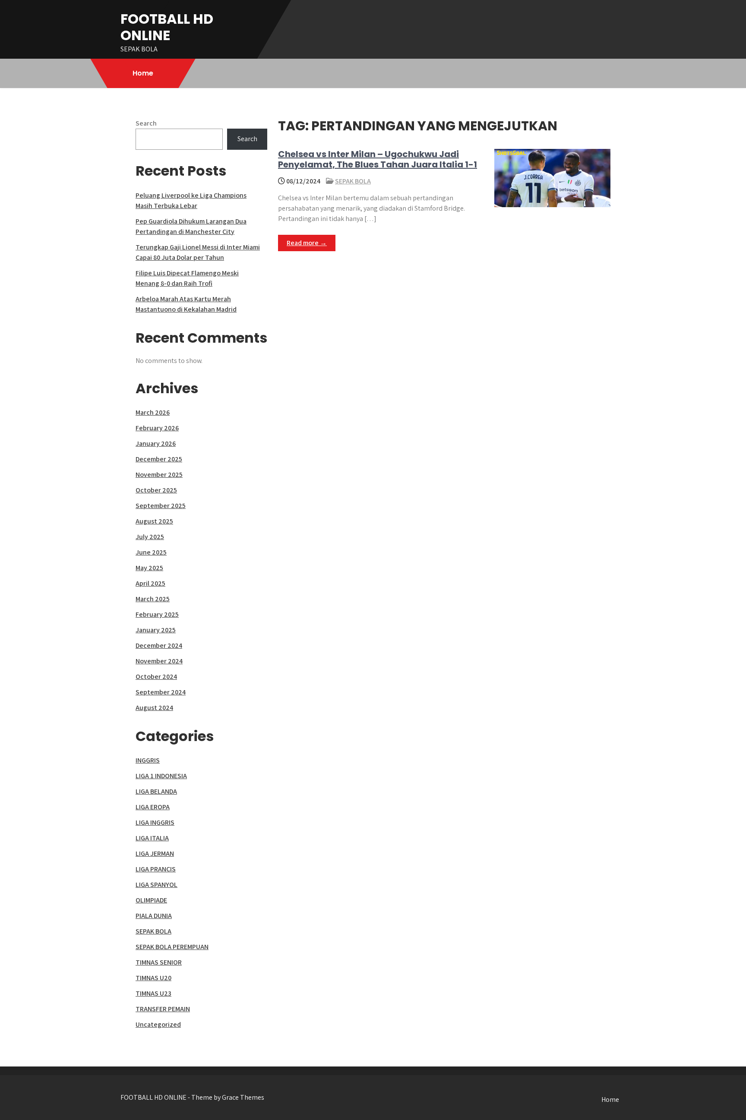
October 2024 (156, 676)
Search (146, 123)
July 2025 (150, 536)
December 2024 (159, 645)
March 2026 (153, 412)
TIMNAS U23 (153, 993)
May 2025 (149, 567)
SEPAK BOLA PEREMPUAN (172, 946)
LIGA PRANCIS (156, 869)
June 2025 (151, 552)
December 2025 (159, 459)
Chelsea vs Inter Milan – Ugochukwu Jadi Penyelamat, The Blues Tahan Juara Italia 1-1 (377, 159)
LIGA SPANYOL (156, 884)
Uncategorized (158, 1024)
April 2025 (150, 583)
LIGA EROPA (153, 806)
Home (143, 73)
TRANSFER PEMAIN (163, 1008)
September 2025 (161, 505)
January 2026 (156, 443)
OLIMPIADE (151, 900)
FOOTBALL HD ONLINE (166, 27)
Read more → (307, 242)
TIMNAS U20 (153, 977)
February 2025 (157, 614)
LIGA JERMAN (155, 853)
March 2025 (153, 598)
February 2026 (157, 427)
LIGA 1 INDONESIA (161, 775)
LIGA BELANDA (156, 791)
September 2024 (161, 692)
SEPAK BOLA (353, 181)
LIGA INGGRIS (155, 822)
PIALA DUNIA (154, 915)
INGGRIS (148, 760)
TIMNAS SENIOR (159, 962)
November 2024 (159, 661)
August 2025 (154, 521)
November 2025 (159, 474)
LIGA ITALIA (152, 837)
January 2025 (156, 629)
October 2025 (156, 490)
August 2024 (154, 707)
